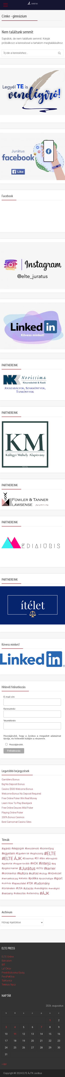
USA (20, 888)
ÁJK (45, 893)
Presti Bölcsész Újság (13, 972)
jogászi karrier (10, 868)
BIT (3, 964)
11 (15, 1034)
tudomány (43, 883)
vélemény (33, 893)
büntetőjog (47, 848)
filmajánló (52, 858)
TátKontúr (7, 980)
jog (54, 863)
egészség (37, 853)
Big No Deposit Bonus (13, 784)
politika (34, 878)
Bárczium (7, 960)
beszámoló (32, 848)
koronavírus (9, 873)
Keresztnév (9, 708)
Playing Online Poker (12, 812)
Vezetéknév (10, 720)
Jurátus (28, 868)
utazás (29, 888)
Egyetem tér (23, 853)
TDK (30, 883)
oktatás (24, 878)
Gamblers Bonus (11, 779)
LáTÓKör (6, 968)
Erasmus (29, 858)
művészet (55, 873)
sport (59, 878)
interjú (46, 863)
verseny (8, 893)
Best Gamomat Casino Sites (16, 822)
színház (7, 883)
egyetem (9, 853)
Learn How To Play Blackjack (17, 803)
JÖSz (40, 868)
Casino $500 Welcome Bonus (17, 789)
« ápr (4, 1064)
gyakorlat (7, 863)
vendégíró (55, 888)
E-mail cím (9, 696)
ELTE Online (8, 956)
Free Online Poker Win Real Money (19, 798)
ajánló (7, 848)
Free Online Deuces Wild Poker (17, 807)
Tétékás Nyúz (9, 984)
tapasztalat (19, 883)
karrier (51, 868)
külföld (34, 873)
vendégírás (42, 888)
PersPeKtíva (8, 976)
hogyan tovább (22, 863)
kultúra (23, 873)
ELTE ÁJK (13, 858)
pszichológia (46, 878)
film (43, 858)
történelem (9, 888)
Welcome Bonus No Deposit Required (21, 793)
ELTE (51, 853)
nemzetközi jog (10, 878)
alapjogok (18, 848)
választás (20, 893)
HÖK (35, 863)
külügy (43, 873)
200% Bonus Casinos (13, 817)
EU (37, 858)
